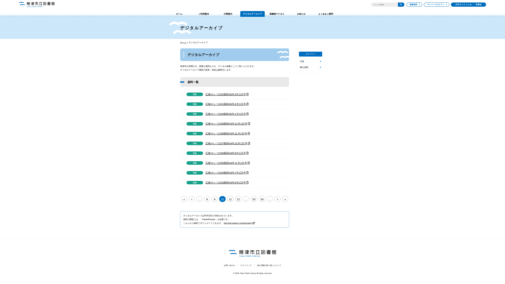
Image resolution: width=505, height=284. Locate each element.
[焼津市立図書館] (37, 5)
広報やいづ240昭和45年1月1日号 (225, 114)
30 (262, 199)
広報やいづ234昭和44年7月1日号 (225, 172)
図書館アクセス (277, 14)
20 (254, 199)
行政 (195, 94)
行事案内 (228, 14)
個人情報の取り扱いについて (269, 265)
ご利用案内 (203, 14)
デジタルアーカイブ (252, 14)
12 (238, 199)
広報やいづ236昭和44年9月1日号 (225, 153)
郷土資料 (304, 67)
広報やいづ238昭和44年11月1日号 (226, 133)
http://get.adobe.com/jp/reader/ (238, 223)
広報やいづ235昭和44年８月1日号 (226, 163)
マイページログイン (435, 4)
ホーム (179, 14)
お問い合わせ (229, 265)
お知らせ (301, 14)
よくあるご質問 (325, 14)
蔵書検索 (413, 4)
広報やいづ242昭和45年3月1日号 (225, 94)
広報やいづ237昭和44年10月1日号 (226, 143)
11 (230, 199)
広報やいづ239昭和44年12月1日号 (226, 123)
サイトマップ (246, 265)
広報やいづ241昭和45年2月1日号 (225, 104)
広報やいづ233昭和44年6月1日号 (225, 182)
